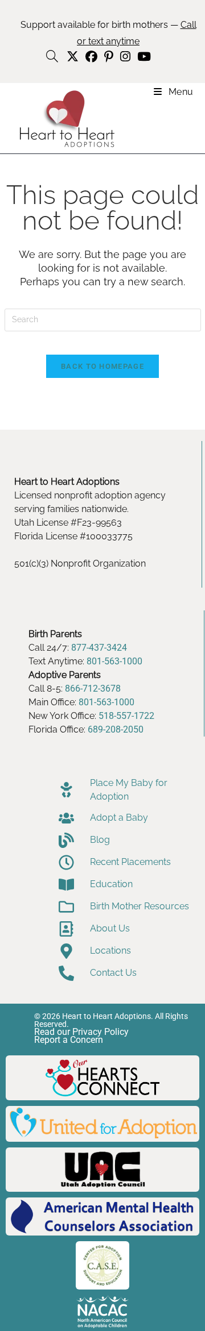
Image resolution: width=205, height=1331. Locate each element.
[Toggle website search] (52, 56)
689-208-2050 (116, 729)
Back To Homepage (102, 366)
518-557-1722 (126, 715)
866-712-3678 (93, 688)
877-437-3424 (99, 647)
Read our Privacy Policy (81, 1031)
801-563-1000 (114, 661)
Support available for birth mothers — (108, 33)
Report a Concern (68, 1039)
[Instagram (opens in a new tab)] (125, 57)
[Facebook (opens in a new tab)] (91, 57)
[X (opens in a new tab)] (72, 57)
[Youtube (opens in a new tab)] (142, 57)
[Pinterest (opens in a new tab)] (109, 57)
